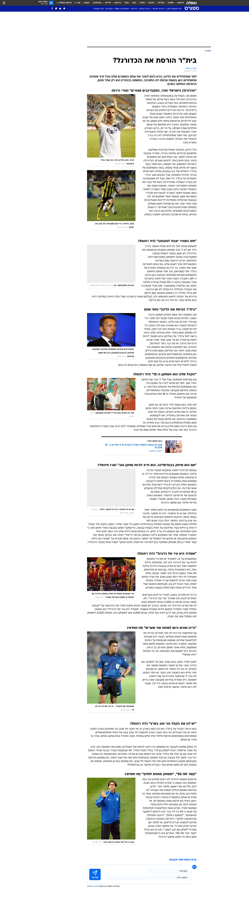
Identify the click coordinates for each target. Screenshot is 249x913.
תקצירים (109, 9)
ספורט (171, 3)
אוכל (126, 3)
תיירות (108, 3)
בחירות (161, 3)
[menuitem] (179, 2)
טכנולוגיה (97, 3)
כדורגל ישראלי (158, 9)
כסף (134, 3)
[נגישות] (4, 3)
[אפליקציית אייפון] (60, 8)
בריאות (117, 3)
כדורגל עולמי (144, 9)
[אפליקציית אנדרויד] (64, 8)
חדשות (180, 3)
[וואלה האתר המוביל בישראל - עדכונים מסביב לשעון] (191, 2)
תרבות (151, 3)
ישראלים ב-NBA (122, 9)
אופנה (86, 3)
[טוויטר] (56, 8)
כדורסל (134, 9)
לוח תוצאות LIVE (173, 9)
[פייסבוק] (52, 8)
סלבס (142, 3)
